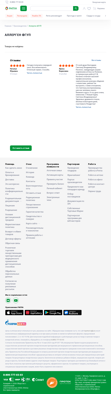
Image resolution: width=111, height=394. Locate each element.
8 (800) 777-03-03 (57, 340)
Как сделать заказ (13, 168)
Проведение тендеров (73, 169)
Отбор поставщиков (73, 195)
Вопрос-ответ (53, 193)
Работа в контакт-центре (96, 185)
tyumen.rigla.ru (89, 331)
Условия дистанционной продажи (12, 217)
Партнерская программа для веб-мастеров (74, 218)
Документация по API (75, 202)
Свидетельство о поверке (34, 217)
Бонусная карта (99, 2)
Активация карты (55, 175)
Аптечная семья (54, 171)
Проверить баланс (55, 184)
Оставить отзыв (20, 148)
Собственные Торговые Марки (75, 209)
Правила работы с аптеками (34, 236)
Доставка (9, 180)
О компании (31, 168)
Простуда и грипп (74, 16)
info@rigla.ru (94, 389)
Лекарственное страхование (33, 206)
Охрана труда (94, 191)
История (30, 172)
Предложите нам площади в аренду (76, 188)
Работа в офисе (95, 180)
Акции (9, 16)
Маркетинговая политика (12, 225)
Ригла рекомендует (54, 16)
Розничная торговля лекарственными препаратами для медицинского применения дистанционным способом (13, 257)
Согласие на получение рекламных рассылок (11, 285)
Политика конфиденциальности (14, 191)
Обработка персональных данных (12, 274)
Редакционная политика (33, 199)
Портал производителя (74, 181)
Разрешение (11, 210)
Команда (30, 177)
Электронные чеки (53, 198)
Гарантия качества (34, 212)
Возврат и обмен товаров (13, 233)
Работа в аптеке (95, 175)
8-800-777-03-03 (13, 375)
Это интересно (12, 184)
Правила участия (55, 179)
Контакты (30, 181)
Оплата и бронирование (12, 173)
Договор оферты (13, 239)
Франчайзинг (73, 175)
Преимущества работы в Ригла (95, 169)
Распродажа (22, 16)
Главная (8, 26)
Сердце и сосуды (93, 16)
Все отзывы (96, 60)
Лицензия (10, 206)
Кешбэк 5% (36, 16)
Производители (20, 26)
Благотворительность (34, 187)
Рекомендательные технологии (34, 229)
